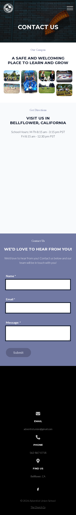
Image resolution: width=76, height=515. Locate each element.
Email (10, 299)
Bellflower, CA (38, 476)
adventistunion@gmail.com (38, 429)
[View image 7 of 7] (64, 90)
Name (11, 276)
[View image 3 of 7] (29, 82)
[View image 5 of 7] (47, 88)
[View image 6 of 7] (64, 76)
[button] (70, 8)
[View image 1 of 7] (11, 76)
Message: (13, 322)
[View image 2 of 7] (11, 88)
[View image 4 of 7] (47, 76)
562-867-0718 (38, 452)
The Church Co (38, 507)
